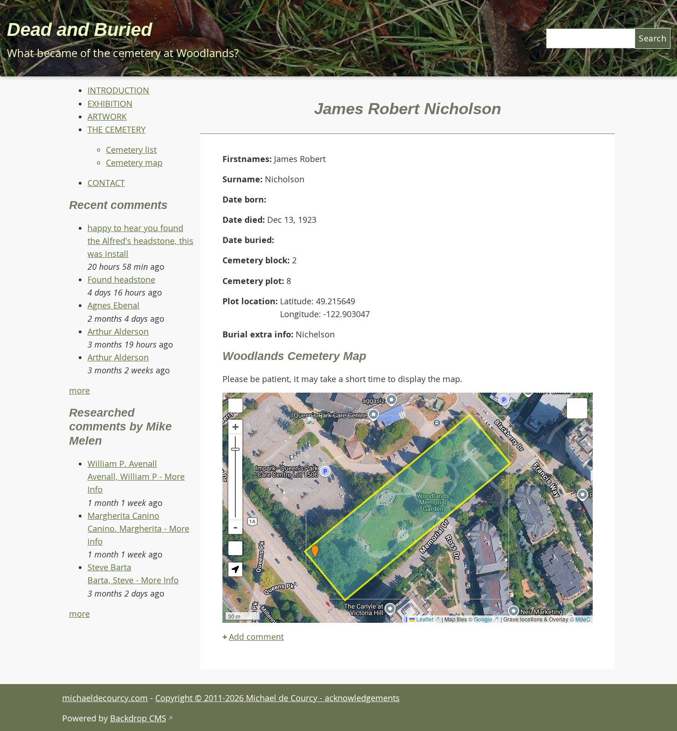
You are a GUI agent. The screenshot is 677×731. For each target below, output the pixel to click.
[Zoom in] (235, 427)
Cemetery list (131, 149)
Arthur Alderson (118, 331)
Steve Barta (109, 567)
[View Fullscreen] (235, 405)
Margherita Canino (123, 515)
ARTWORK (107, 116)
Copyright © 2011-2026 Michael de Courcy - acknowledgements (277, 697)
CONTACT (106, 182)
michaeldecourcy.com (105, 697)
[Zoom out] (235, 527)
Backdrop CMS (141, 718)
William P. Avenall (122, 463)
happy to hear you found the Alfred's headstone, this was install (140, 240)
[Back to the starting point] (235, 548)
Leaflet (427, 619)
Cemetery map (134, 162)
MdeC (582, 619)
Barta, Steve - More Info (133, 580)
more (79, 390)
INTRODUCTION (118, 90)
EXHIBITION (110, 103)
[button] (315, 551)
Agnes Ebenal (114, 305)
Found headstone (121, 279)
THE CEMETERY (117, 129)
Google (486, 619)
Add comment (256, 636)
